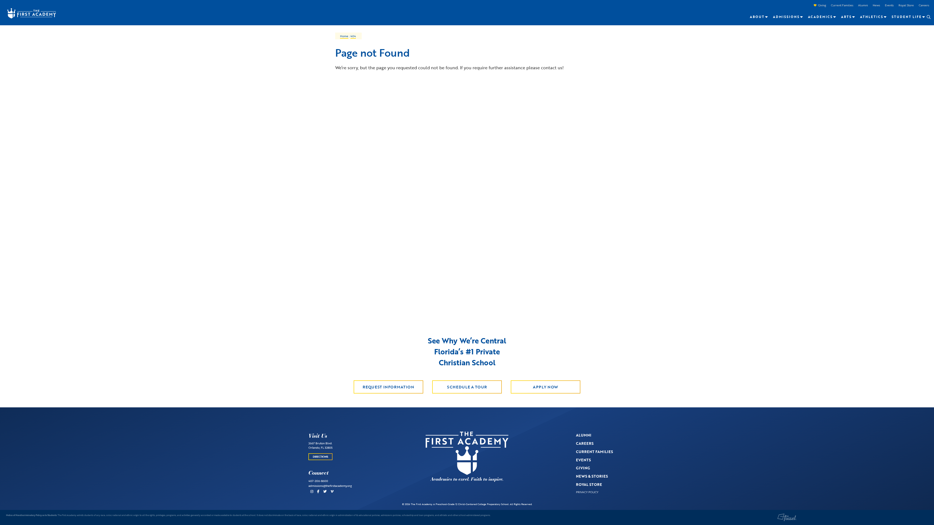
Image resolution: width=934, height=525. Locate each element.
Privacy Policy (587, 492)
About (757, 16)
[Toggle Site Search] (928, 17)
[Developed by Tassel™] (787, 517)
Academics (820, 16)
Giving (822, 5)
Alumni (863, 5)
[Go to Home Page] (29, 13)
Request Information (388, 387)
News (876, 5)
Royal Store (906, 5)
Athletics (871, 16)
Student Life (907, 16)
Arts (846, 16)
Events (889, 5)
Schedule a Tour (467, 387)
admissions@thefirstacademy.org (330, 485)
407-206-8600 (318, 481)
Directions (320, 457)
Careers (924, 5)
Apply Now (545, 387)
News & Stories (592, 476)
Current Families (842, 5)
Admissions (786, 16)
